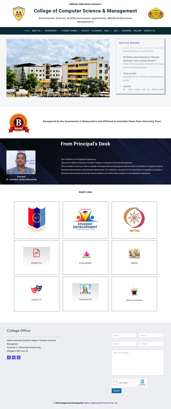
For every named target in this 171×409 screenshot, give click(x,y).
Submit (116, 391)
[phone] (18, 357)
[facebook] (9, 357)
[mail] (14, 357)
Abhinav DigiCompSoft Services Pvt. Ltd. (101, 403)
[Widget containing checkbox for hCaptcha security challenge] (129, 382)
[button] (8, 68)
